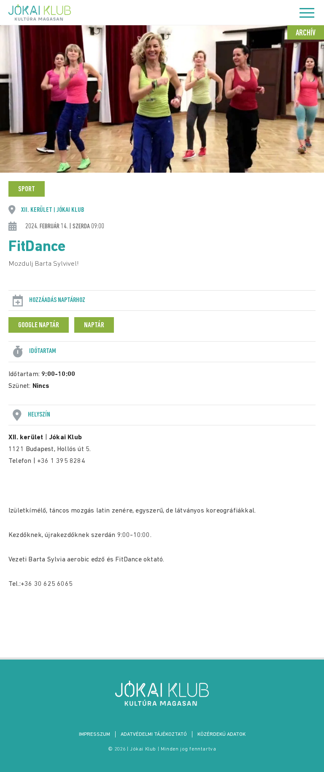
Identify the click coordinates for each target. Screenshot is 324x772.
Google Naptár (38, 325)
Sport (26, 189)
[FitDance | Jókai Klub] (162, 693)
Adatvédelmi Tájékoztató (154, 734)
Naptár (94, 325)
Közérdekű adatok (221, 734)
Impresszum (94, 734)
